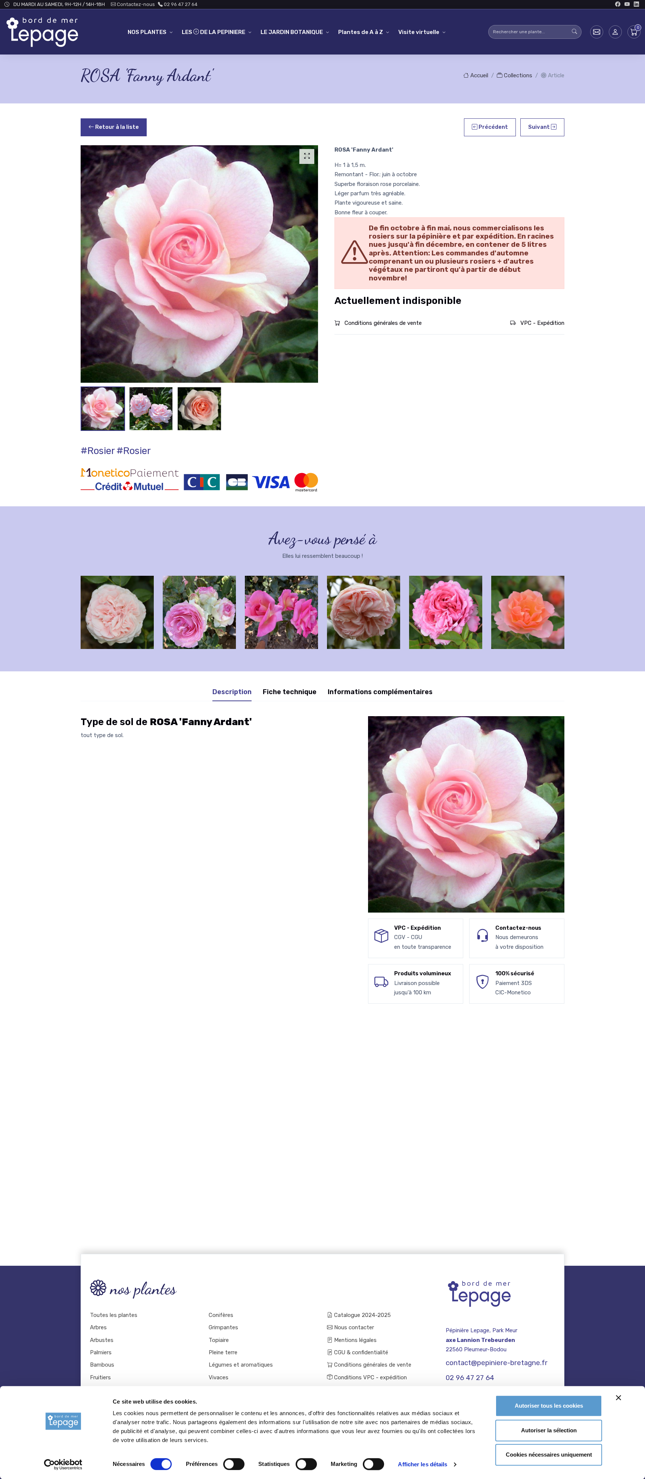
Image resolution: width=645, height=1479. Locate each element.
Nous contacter (353, 1327)
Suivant (539, 127)
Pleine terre (223, 1352)
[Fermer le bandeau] (618, 1397)
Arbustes (101, 1340)
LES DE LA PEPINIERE (213, 32)
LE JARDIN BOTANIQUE (292, 32)
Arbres (98, 1327)
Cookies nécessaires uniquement (549, 1454)
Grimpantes (223, 1327)
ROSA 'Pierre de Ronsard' (117, 606)
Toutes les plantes (113, 1315)
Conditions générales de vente (382, 323)
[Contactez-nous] (596, 31)
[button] (615, 31)
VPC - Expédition (541, 323)
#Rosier (98, 451)
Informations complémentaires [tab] (380, 692)
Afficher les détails (422, 1464)
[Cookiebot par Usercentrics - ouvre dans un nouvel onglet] (63, 1464)
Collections (517, 75)
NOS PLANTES (147, 32)
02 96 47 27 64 (180, 4)
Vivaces (218, 1377)
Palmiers (101, 1352)
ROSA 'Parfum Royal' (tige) (199, 606)
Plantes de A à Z (360, 32)
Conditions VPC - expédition (370, 1377)
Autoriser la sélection (549, 1430)
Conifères (221, 1315)
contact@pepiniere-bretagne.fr (497, 1363)
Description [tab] (232, 692)
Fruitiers (100, 1377)
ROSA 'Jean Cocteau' (446, 606)
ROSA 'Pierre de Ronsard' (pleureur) (281, 606)
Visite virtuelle (418, 32)
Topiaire (219, 1340)
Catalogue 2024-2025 (362, 1315)
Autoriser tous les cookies (549, 1405)
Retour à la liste (116, 127)
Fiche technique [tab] (290, 692)
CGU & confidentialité (360, 1352)
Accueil (478, 75)
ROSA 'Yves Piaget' (363, 606)
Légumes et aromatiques (241, 1364)
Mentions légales (355, 1340)
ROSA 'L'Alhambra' (528, 606)
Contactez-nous (135, 4)
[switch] (233, 1464)
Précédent (492, 127)
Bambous (102, 1364)
